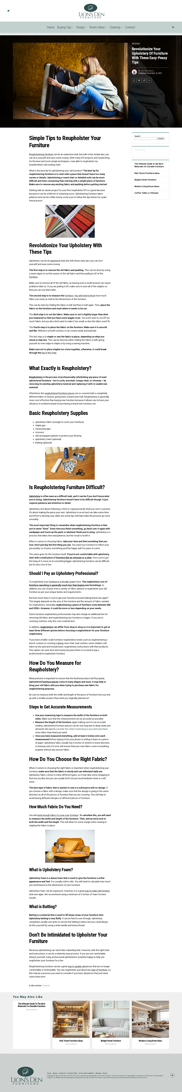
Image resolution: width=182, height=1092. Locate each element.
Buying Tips (64, 27)
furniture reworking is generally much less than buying (56, 585)
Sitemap (98, 1073)
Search (137, 136)
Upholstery (34, 496)
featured (46, 986)
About (55, 1073)
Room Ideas (97, 27)
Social (105, 1073)
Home (50, 27)
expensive (55, 260)
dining (60, 643)
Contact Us (62, 1073)
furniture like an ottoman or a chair (74, 557)
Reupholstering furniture (41, 154)
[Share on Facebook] (134, 80)
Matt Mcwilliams (147, 71)
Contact (130, 27)
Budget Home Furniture (145, 180)
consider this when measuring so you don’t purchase (82, 729)
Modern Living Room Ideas (146, 186)
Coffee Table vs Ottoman (146, 193)
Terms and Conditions (86, 1073)
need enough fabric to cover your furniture (57, 815)
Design (80, 27)
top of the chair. (49, 352)
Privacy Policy (72, 1073)
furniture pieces (50, 682)
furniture (33, 277)
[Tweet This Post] (139, 80)
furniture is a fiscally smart (62, 581)
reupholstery (46, 627)
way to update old (76, 966)
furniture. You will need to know (80, 295)
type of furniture (99, 970)
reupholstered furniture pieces (60, 393)
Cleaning (115, 27)
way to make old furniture (97, 891)
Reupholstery (36, 377)
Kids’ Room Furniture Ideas (147, 173)
